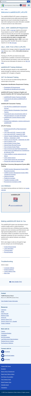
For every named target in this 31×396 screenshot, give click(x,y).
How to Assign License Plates (12, 143)
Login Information (8, 248)
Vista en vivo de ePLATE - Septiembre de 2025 (16, 139)
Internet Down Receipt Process (12, 145)
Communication (8, 250)
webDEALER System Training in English (15, 97)
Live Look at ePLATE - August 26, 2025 (14, 134)
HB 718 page (13, 42)
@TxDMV (7, 359)
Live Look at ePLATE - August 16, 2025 (14, 132)
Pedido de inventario (9, 178)
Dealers (6, 9)
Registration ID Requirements (12, 87)
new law (13, 30)
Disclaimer (3, 368)
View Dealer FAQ (16, 281)
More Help (7, 273)
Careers (3, 331)
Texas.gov (3, 317)
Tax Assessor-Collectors (7, 343)
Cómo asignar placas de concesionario (14, 159)
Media (2, 311)
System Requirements (10, 246)
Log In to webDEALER (16, 205)
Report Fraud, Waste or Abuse (7, 374)
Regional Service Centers (7, 341)
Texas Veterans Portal (6, 379)
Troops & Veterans (5, 323)
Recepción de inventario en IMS (12, 181)
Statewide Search (5, 384)
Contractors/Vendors (6, 333)
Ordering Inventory (9, 176)
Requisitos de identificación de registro (14, 89)
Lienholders (4, 335)
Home (2, 9)
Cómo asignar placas (9, 157)
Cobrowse (3, 309)
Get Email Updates (9, 355)
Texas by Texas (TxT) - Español (9, 321)
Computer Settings (9, 268)
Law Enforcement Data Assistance (9, 339)
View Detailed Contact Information (9, 301)
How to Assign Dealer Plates (11, 147)
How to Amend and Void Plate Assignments (15, 148)
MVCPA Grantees (5, 337)
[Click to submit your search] (28, 1)
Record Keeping (8, 252)
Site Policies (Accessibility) (7, 377)
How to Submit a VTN (10, 141)
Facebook (7, 351)
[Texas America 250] (23, 5)
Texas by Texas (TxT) (6, 319)
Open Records (4, 313)
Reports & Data (5, 315)
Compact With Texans (6, 366)
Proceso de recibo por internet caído (13, 161)
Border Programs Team (6, 382)
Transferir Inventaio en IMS (11, 180)
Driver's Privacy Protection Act (7, 371)
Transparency (4, 387)
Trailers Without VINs (9, 271)
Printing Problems (9, 269)
